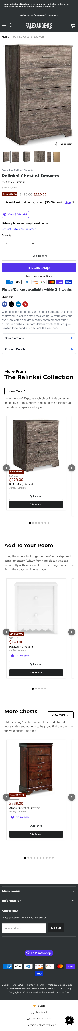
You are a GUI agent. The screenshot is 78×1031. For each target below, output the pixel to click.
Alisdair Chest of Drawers (24, 808)
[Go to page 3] (36, 523)
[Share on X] (11, 304)
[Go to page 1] (30, 523)
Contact (31, 985)
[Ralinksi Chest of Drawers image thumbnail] (6, 157)
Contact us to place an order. (19, 229)
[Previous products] (6, 467)
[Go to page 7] (48, 523)
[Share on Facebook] (4, 304)
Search (5, 985)
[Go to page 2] (33, 523)
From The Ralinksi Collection (18, 170)
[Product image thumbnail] (15, 157)
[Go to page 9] (50, 858)
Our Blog (66, 988)
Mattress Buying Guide (60, 985)
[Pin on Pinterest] (25, 304)
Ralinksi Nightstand (21, 484)
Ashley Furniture (16, 182)
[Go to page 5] (42, 523)
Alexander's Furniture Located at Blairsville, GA (32, 988)
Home (5, 36)
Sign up (56, 928)
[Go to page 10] (53, 858)
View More (15, 391)
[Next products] (71, 467)
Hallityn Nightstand (21, 646)
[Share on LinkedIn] (18, 304)
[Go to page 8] (47, 858)
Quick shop (36, 496)
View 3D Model (17, 214)
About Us (18, 985)
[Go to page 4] (39, 523)
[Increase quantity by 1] (33, 243)
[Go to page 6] (45, 523)
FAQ (41, 985)
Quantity (6, 235)
